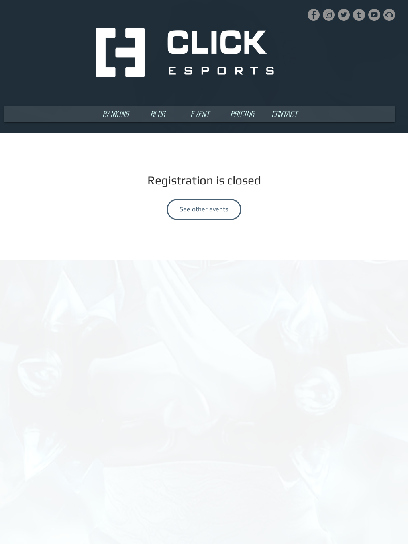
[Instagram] (329, 15)
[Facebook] (314, 15)
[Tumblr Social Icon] (359, 15)
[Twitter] (344, 15)
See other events (204, 209)
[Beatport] (389, 15)
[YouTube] (374, 15)
